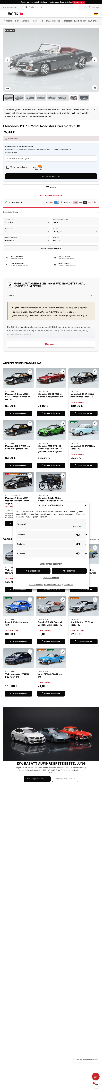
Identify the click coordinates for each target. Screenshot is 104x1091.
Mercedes (26, 21)
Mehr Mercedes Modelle (49, 195)
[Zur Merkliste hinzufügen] (30, 371)
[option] (8, 97)
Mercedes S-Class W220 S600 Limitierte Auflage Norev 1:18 (18, 397)
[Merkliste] (85, 7)
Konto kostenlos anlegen (37, 779)
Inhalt (12, 296)
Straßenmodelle (53, 21)
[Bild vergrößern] (95, 87)
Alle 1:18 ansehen (89, 539)
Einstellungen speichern (51, 564)
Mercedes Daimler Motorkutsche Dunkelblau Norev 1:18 (50, 501)
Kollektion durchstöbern (65, 779)
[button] (85, 505)
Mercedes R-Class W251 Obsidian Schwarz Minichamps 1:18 (17, 501)
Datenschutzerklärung (53, 584)
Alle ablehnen (69, 571)
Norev (35, 21)
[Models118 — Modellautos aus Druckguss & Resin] (15, 14)
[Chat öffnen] (96, 1076)
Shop (17, 21)
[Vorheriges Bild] (7, 60)
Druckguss (57, 231)
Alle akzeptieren (33, 571)
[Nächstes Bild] (95, 60)
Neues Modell (9, 241)
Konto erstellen (79, 2)
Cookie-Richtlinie (36, 584)
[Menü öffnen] (3, 14)
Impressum (68, 584)
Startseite (8, 21)
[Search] (26, 7)
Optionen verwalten (51, 578)
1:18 (41, 21)
